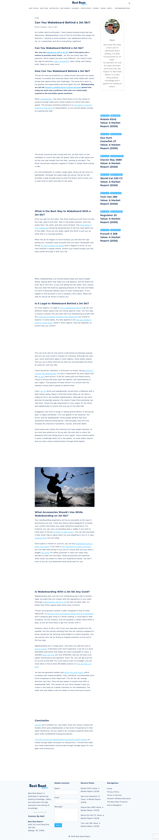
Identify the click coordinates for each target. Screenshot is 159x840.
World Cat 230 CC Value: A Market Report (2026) (111, 182)
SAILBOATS (75, 8)
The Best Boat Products (117, 802)
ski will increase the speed (52, 246)
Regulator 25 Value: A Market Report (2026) (110, 219)
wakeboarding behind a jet (54, 602)
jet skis (41, 377)
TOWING (103, 8)
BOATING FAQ (54, 8)
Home (37, 18)
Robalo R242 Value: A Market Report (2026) (110, 123)
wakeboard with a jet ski (57, 52)
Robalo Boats (115, 115)
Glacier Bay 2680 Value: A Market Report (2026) (111, 163)
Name (57, 788)
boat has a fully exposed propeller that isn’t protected (70, 614)
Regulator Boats (117, 211)
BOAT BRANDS (65, 8)
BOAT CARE (44, 8)
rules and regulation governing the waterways (58, 317)
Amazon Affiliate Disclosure (119, 798)
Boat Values (105, 115)
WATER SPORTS (86, 8)
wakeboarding (46, 99)
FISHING (96, 8)
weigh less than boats (73, 672)
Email (57, 798)
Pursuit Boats (115, 230)
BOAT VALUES (34, 8)
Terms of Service (114, 795)
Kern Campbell (42, 27)
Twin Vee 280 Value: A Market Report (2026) (110, 200)
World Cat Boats (116, 174)
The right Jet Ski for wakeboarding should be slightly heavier (61, 739)
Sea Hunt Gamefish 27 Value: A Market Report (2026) (91, 799)
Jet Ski (43, 391)
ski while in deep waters (63, 532)
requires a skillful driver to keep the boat (63, 87)
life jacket (45, 553)
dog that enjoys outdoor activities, (77, 547)
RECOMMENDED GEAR (122, 8)
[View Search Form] (129, 3)
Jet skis (38, 725)
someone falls (41, 538)
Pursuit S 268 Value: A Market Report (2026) (110, 237)
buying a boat (41, 649)
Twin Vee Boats (116, 193)
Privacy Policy (113, 792)
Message (58, 807)
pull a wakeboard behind (70, 308)
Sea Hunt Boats (116, 134)
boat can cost (48, 655)
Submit (58, 825)
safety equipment (61, 61)
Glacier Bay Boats (117, 156)
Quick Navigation (114, 805)
